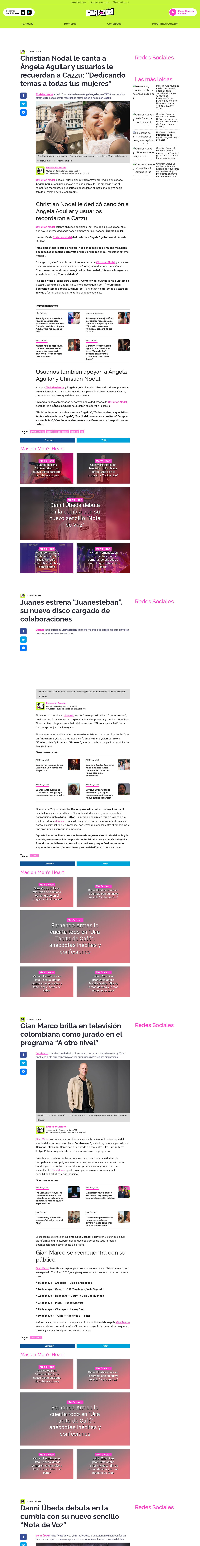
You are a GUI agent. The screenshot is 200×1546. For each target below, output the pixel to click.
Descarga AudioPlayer (99, 2)
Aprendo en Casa (78, 2)
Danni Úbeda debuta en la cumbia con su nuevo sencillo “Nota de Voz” (75, 515)
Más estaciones (120, 2)
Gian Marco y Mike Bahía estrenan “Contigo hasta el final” (49, 1220)
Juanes (60, 821)
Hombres (70, 23)
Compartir (49, 440)
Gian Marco (42, 1053)
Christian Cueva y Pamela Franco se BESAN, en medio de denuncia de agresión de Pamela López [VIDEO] (167, 120)
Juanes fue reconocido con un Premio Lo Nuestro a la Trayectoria (49, 768)
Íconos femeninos (94, 313)
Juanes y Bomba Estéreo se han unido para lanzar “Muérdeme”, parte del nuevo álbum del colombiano (100, 770)
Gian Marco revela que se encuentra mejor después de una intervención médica (100, 1195)
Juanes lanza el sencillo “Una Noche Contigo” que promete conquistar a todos (50, 792)
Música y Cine (42, 760)
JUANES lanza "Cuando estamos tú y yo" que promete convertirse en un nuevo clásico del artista (99, 794)
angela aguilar (61, 432)
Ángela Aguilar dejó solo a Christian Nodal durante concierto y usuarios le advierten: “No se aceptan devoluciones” (49, 351)
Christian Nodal (45, 226)
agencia (74, 432)
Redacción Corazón (56, 167)
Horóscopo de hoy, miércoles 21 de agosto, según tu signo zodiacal (167, 136)
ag (82, 432)
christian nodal (37, 432)
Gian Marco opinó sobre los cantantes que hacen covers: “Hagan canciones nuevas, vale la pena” (99, 1221)
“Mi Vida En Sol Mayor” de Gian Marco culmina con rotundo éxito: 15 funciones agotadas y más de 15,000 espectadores (49, 1198)
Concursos (114, 23)
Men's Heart (35, 52)
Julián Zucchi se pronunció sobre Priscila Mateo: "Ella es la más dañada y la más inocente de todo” (103, 983)
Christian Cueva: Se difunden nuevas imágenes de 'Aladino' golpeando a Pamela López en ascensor (167, 153)
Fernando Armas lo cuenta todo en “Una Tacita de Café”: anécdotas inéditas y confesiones (46, 559)
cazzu (49, 432)
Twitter (105, 440)
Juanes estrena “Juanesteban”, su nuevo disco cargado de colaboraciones (47, 470)
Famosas (27, 23)
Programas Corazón (165, 23)
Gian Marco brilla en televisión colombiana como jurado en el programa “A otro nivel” (103, 470)
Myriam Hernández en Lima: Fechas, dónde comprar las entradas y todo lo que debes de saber (103, 559)
